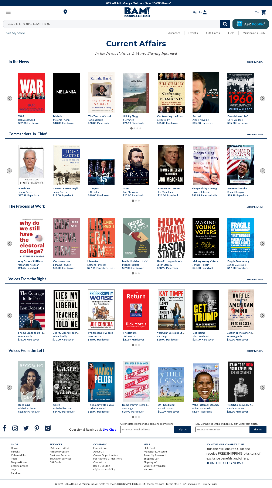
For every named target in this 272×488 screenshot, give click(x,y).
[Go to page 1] (131, 128)
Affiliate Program (59, 451)
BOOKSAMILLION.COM (131, 483)
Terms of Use (173, 483)
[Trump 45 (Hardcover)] (101, 172)
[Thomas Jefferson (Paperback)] (171, 165)
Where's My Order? (155, 465)
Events (193, 33)
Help (231, 33)
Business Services (60, 455)
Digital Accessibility (104, 469)
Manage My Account (155, 451)
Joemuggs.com (155, 483)
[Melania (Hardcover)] (66, 93)
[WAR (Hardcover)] (31, 93)
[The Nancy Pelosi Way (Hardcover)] (101, 382)
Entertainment (19, 465)
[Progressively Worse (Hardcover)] (101, 309)
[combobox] (119, 24)
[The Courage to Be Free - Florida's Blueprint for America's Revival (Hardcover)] (32, 309)
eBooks (15, 451)
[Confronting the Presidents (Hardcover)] (171, 93)
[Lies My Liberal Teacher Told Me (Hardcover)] (67, 310)
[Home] (136, 12)
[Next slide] (262, 98)
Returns (148, 469)
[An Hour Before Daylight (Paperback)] (67, 165)
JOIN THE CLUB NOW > (225, 463)
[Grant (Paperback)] (136, 164)
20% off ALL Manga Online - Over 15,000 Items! (138, 3)
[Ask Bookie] (250, 24)
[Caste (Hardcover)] (66, 381)
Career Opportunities (105, 455)
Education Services (60, 458)
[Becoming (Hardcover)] (31, 381)
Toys (13, 469)
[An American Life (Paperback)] (240, 165)
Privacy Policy (209, 483)
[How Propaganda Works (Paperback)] (171, 238)
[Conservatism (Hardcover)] (66, 238)
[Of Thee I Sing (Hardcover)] (171, 384)
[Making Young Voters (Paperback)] (206, 238)
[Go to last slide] (9, 98)
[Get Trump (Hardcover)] (206, 310)
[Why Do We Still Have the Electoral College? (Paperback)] (32, 238)
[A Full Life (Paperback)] (31, 165)
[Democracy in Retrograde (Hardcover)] (136, 381)
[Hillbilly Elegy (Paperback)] (136, 93)
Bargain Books (19, 462)
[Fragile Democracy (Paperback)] (240, 238)
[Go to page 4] (140, 128)
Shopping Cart (151, 458)
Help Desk (149, 448)
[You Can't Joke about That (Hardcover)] (171, 309)
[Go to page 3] (137, 128)
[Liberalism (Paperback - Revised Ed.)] (101, 238)
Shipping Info (151, 462)
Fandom (16, 473)
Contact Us (99, 462)
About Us (98, 451)
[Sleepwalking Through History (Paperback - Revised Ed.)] (206, 165)
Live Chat (109, 429)
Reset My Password (155, 455)
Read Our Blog (101, 465)
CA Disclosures (191, 483)
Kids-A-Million (19, 455)
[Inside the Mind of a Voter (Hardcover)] (136, 238)
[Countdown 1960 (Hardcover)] (240, 93)
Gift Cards (213, 33)
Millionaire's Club (254, 33)
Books (14, 448)
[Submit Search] (225, 24)
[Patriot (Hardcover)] (206, 92)
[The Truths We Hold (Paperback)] (101, 92)
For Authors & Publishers (107, 458)
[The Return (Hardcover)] (136, 309)
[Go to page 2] (134, 128)
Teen (14, 458)
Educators (173, 33)
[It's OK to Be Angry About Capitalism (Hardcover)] (241, 382)
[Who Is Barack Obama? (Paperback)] (206, 382)
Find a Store (100, 448)
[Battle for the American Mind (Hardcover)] (241, 309)
